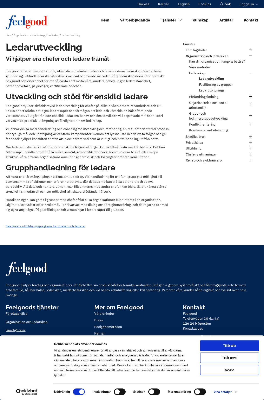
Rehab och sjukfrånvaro (204, 160)
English (184, 4)
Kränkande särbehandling (208, 130)
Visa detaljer (223, 392)
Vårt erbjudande (135, 20)
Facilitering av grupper (216, 84)
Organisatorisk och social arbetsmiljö (208, 105)
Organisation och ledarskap (29, 35)
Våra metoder (199, 67)
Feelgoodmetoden (108, 327)
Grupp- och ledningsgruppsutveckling (208, 115)
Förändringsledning (203, 97)
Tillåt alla (229, 345)
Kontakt (251, 20)
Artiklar (226, 20)
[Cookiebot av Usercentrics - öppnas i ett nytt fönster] (27, 392)
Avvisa (229, 370)
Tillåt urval (229, 358)
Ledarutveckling (211, 78)
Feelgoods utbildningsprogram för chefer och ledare (45, 226)
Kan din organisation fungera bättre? (217, 61)
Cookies (204, 4)
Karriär (163, 4)
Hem (105, 20)
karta (214, 318)
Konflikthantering (202, 124)
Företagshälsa (197, 50)
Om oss (144, 4)
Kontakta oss (193, 328)
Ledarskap (53, 35)
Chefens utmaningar (201, 154)
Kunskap (201, 20)
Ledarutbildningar (212, 90)
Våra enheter (104, 313)
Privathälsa (194, 142)
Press (98, 320)
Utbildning (193, 148)
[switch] (120, 391)
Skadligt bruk (196, 136)
